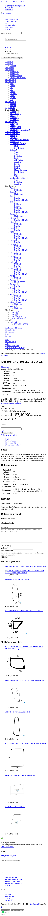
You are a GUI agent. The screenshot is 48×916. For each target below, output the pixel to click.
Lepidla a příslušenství (18, 78)
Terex (12, 124)
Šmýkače (13, 116)
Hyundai (13, 98)
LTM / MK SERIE (21, 324)
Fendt (16, 158)
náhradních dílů (34, 904)
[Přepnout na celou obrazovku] (4, 912)
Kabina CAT (14, 72)
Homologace (9, 27)
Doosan (12, 92)
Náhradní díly (10, 25)
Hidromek (13, 94)
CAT (11, 90)
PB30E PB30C (19, 282)
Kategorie (8, 108)
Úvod (7, 340)
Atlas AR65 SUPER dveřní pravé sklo (17, 579)
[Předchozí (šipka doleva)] (2, 914)
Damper (17, 206)
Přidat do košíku (7, 433)
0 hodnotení (5, 367)
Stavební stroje (10, 80)
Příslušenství (9, 68)
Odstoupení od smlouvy (13, 883)
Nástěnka (8, 894)
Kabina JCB (14, 74)
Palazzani (13, 118)
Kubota (17, 164)
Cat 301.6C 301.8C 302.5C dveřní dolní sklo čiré (20, 775)
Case (11, 88)
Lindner (17, 168)
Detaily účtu (9, 900)
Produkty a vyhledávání (13, 328)
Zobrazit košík (5, 910)
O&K (12, 276)
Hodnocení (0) (10, 443)
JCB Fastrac (18, 160)
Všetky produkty (11, 21)
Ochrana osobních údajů (14, 879)
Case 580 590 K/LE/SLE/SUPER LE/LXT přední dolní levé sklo (25, 566)
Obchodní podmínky (12, 881)
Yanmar (13, 306)
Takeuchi (17, 128)
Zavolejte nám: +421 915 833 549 (13, 2)
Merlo (16, 146)
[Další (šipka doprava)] (4, 914)
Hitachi (12, 96)
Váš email (5, 548)
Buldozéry (18, 204)
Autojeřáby (9, 62)
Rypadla (17, 198)
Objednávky (9, 896)
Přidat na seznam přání (9, 435)
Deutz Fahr (18, 182)
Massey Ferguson (20, 170)
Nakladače (18, 190)
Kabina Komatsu (16, 76)
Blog (7, 23)
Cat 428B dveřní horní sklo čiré (15, 807)
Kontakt (8, 29)
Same (16, 174)
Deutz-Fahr (18, 156)
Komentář (4, 527)
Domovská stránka (12, 19)
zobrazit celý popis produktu (11, 403)
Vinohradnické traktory (18, 178)
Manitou (17, 144)
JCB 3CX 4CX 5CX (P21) (15, 348)
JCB (11, 100)
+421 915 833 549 (7, 847)
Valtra (16, 176)
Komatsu (13, 106)
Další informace (11, 441)
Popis (7, 439)
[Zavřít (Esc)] (8, 912)
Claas (16, 138)
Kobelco (13, 104)
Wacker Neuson (16, 302)
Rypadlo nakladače (21, 200)
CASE (16, 120)
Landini (17, 166)
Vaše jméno (5, 546)
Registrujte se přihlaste (15, 6)
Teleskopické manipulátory (19, 140)
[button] (9, 8)
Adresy (7, 898)
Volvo (12, 126)
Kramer (12, 108)
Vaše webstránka (7, 550)
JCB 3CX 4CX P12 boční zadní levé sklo (18, 712)
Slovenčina (9, 10)
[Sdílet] (6, 912)
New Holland (19, 148)
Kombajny (13, 136)
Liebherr (13, 66)
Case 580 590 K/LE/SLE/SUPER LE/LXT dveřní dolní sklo (24, 611)
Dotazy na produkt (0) (13, 445)
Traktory (13, 150)
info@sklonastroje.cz (8, 856)
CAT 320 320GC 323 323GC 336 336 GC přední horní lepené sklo (26, 743)
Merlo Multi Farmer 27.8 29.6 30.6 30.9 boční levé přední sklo (24, 680)
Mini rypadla (18, 194)
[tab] (26, 439)
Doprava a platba (11, 877)
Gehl (16, 124)
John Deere (18, 114)
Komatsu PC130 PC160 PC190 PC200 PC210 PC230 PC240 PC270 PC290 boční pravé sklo (24, 648)
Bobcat (12, 86)
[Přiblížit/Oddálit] (2, 912)
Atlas (12, 84)
